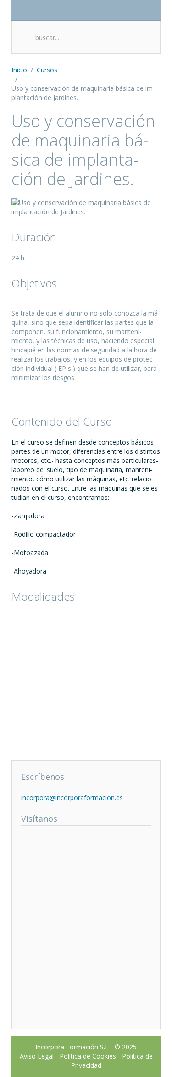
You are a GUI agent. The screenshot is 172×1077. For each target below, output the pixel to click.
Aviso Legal (37, 1056)
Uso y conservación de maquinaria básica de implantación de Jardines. (83, 150)
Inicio (19, 69)
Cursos (47, 69)
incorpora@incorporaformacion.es (72, 797)
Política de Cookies (88, 1056)
